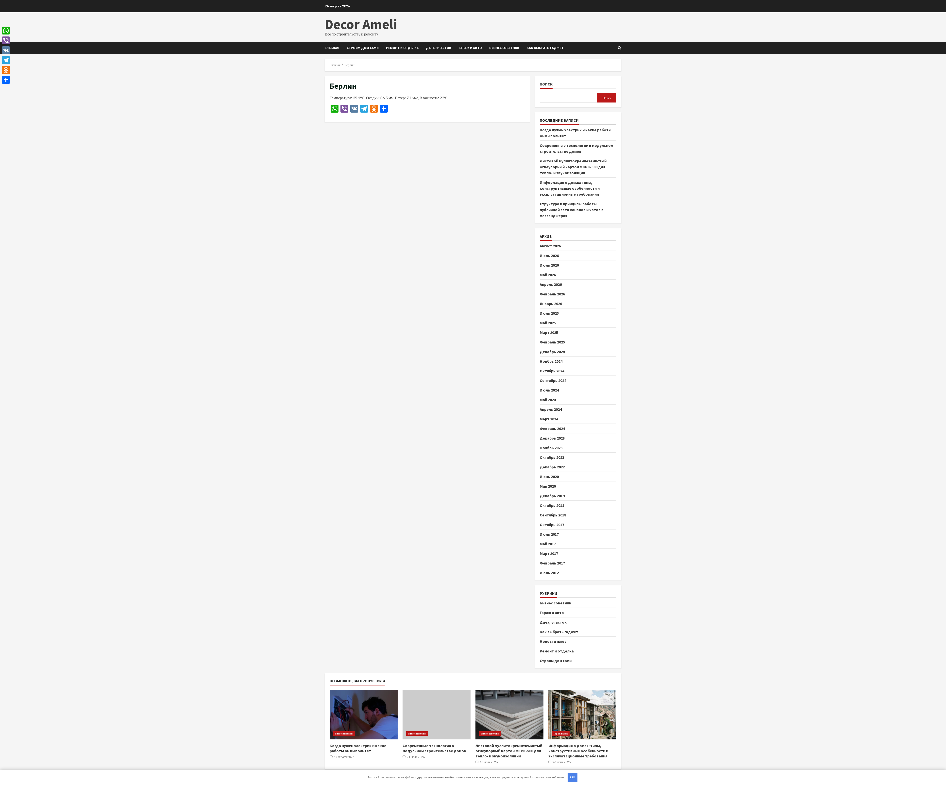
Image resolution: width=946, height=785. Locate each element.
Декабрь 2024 (552, 351)
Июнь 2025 (549, 313)
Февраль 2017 (552, 563)
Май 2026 (548, 274)
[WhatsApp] (6, 30)
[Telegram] (6, 60)
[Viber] (6, 40)
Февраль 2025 (552, 342)
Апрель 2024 (551, 409)
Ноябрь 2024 (551, 361)
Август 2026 (550, 245)
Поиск (546, 84)
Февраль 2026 (552, 293)
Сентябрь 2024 (553, 380)
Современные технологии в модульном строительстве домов (437, 714)
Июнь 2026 (549, 265)
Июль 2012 (549, 572)
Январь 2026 (551, 303)
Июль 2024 (549, 390)
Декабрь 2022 (552, 466)
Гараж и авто (470, 48)
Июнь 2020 (549, 476)
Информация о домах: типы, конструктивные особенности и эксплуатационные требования (570, 188)
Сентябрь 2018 (553, 514)
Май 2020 (548, 486)
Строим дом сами (363, 48)
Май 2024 (548, 399)
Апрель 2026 (551, 284)
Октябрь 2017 (552, 524)
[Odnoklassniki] (6, 70)
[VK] (6, 50)
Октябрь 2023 (552, 457)
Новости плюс (553, 641)
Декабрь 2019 (552, 495)
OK (572, 777)
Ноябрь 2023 (551, 447)
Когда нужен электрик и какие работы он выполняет (364, 714)
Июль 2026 (549, 255)
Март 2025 (549, 332)
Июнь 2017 (549, 534)
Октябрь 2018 (552, 505)
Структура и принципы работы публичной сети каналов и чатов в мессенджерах (572, 209)
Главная (332, 48)
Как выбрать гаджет (545, 48)
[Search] (619, 48)
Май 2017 (548, 543)
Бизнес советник (504, 48)
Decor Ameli (361, 24)
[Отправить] (6, 80)
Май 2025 (548, 322)
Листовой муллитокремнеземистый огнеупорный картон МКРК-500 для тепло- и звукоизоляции (573, 166)
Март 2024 (549, 418)
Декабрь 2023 (552, 438)
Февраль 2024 (552, 428)
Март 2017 (549, 553)
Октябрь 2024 (552, 370)
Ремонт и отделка (402, 48)
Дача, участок (438, 48)
